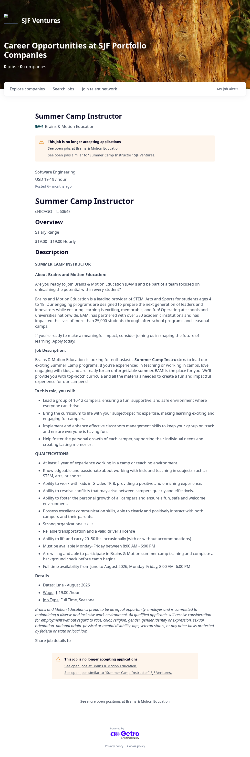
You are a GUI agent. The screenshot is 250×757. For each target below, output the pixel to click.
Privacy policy (114, 746)
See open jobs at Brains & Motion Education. (84, 148)
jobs (63, 89)
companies (27, 89)
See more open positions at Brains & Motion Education (125, 701)
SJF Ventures (40, 20)
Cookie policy (136, 746)
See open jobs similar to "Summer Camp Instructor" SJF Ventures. (101, 155)
